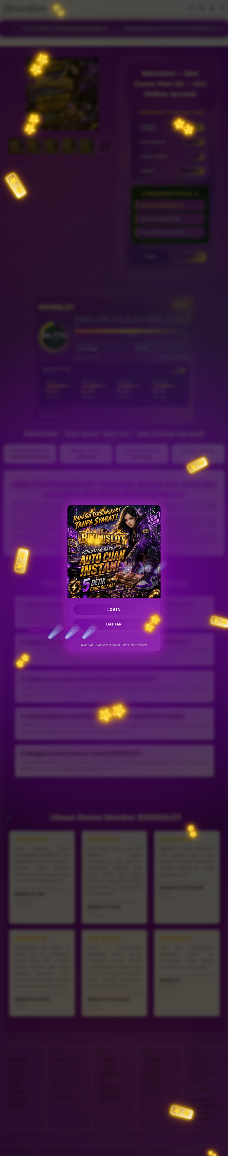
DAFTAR (114, 624)
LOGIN (114, 609)
